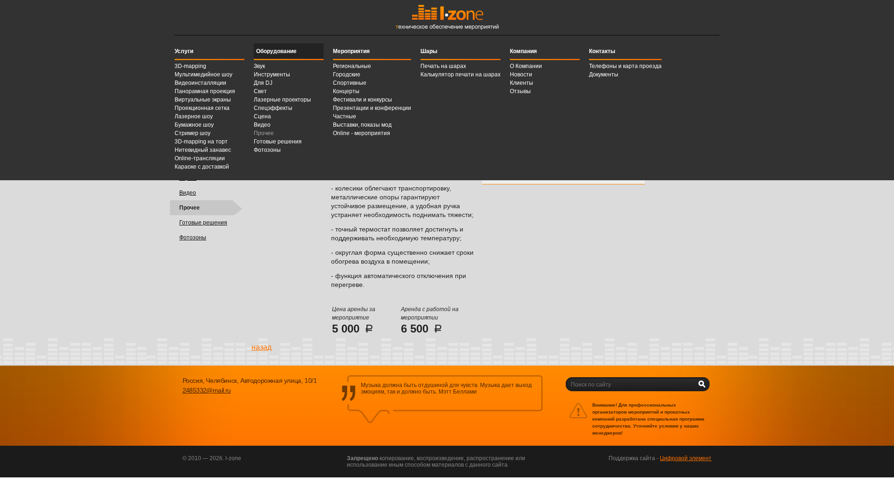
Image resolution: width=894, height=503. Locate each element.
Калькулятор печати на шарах (460, 74)
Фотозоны (267, 150)
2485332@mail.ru (207, 390)
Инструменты (272, 74)
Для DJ (263, 83)
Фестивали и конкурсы (362, 99)
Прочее (264, 133)
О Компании (526, 66)
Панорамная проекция (205, 91)
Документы (603, 74)
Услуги (184, 51)
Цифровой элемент (685, 458)
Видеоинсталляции (200, 83)
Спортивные (349, 83)
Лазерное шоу (194, 116)
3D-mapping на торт (201, 141)
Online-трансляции (200, 158)
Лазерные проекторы (282, 99)
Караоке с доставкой (202, 166)
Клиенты (521, 83)
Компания (523, 51)
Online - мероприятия (361, 133)
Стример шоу (192, 133)
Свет (260, 91)
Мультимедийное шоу (203, 74)
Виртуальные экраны (203, 99)
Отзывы (520, 91)
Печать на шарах (443, 66)
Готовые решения (278, 141)
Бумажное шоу (194, 125)
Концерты (346, 91)
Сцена (262, 116)
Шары (428, 51)
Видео (262, 125)
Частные (344, 116)
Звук (259, 66)
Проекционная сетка (202, 108)
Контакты (602, 51)
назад (261, 347)
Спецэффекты (273, 108)
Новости (521, 74)
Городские (346, 74)
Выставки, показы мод (362, 125)
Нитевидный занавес (203, 150)
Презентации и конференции (372, 108)
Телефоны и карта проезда (625, 66)
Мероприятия (351, 51)
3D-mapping (190, 66)
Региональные (352, 66)
